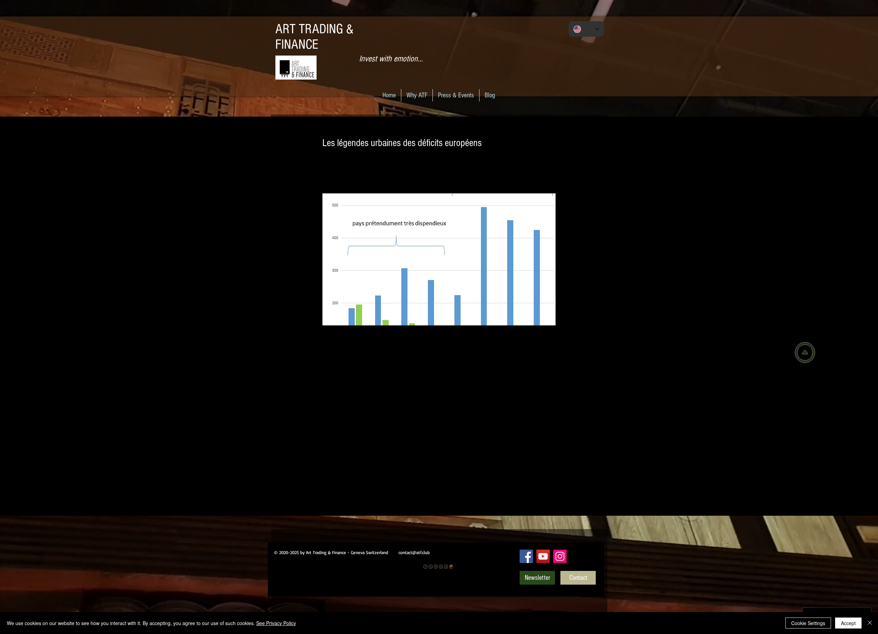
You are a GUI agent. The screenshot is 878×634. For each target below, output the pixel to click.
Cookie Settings (808, 623)
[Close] (870, 623)
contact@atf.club (414, 552)
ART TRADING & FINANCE (314, 36)
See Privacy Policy (276, 623)
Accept (848, 623)
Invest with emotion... (391, 58)
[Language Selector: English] (586, 29)
